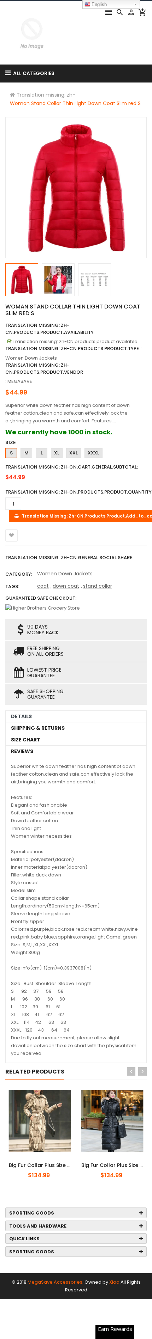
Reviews (22, 751)
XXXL (93, 453)
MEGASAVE (19, 381)
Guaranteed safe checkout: (40, 598)
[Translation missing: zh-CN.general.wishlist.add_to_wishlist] (11, 535)
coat (43, 585)
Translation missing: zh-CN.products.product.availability (49, 329)
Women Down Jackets (65, 573)
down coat (66, 585)
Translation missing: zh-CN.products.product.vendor (44, 368)
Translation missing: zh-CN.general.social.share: (69, 557)
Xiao (114, 1282)
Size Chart (25, 739)
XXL (73, 453)
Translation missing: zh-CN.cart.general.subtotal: (71, 467)
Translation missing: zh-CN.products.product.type (72, 348)
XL (56, 453)
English (98, 4)
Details (21, 716)
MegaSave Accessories (55, 1282)
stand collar (97, 585)
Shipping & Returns (38, 728)
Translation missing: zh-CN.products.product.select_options (50, 1161)
